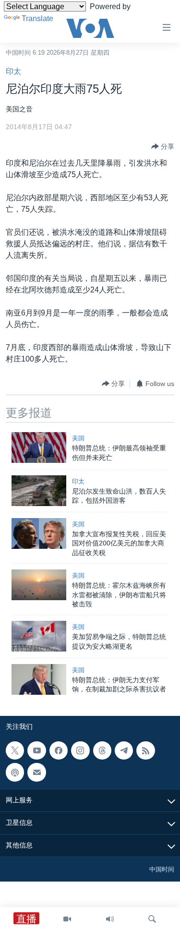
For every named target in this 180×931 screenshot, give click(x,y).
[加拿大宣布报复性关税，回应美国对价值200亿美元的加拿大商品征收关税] (39, 533)
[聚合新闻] (145, 750)
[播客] (15, 772)
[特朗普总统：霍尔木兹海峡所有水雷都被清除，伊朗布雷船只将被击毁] (39, 584)
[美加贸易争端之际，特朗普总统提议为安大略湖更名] (39, 636)
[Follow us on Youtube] (36, 750)
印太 (13, 71)
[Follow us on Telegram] (124, 750)
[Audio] (110, 919)
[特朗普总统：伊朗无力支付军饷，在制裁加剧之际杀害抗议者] (39, 679)
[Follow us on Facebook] (58, 750)
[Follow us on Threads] (102, 750)
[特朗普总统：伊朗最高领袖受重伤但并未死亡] (39, 447)
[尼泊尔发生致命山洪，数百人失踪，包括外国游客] (39, 490)
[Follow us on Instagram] (80, 750)
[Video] (67, 919)
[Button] (162, 146)
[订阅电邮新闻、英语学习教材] (36, 772)
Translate (37, 18)
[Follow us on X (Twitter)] (15, 750)
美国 (78, 438)
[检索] (152, 919)
